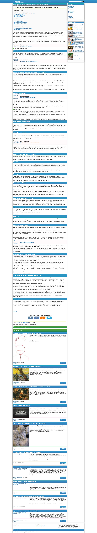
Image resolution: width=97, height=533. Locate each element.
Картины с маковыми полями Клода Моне (24, 481)
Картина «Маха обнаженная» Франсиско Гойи (25, 511)
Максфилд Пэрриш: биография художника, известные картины (30, 467)
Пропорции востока (19, 16)
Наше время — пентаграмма (20, 23)
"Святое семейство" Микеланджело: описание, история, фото (29, 423)
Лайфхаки (70, 17)
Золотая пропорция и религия (21, 22)
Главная (39, 1)
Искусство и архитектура (20, 15)
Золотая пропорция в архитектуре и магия (23, 28)
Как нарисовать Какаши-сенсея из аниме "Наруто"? (27, 333)
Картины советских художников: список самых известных (28, 496)
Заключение (17, 29)
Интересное (70, 10)
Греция (16, 18)
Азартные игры (71, 13)
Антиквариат (71, 11)
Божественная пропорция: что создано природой (24, 13)
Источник (15, 311)
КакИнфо (17, 1)
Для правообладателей (40, 525)
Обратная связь (16, 524)
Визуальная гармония (19, 25)
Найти (82, 1)
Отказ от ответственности (34, 531)
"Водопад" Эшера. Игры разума (21, 405)
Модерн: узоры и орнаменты (26, 46)
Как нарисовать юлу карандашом (27, 242)
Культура (70, 16)
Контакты (49, 1)
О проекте (44, 1)
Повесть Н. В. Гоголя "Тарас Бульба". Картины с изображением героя (31, 386)
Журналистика (71, 8)
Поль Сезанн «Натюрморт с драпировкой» (29, 61)
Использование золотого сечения (21, 27)
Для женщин (71, 7)
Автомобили (71, 18)
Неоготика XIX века (19, 21)
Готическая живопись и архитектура (27, 97)
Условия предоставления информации (20, 531)
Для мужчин (71, 6)
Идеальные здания (19, 14)
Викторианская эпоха (19, 20)
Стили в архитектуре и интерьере (21, 17)
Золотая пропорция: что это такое (21, 11)
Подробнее (63, 363)
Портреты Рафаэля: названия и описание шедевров (27, 452)
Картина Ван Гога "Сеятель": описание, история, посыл (27, 366)
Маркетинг (70, 15)
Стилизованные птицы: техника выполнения (29, 142)
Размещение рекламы (40, 524)
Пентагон (17, 24)
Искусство (14, 363)
